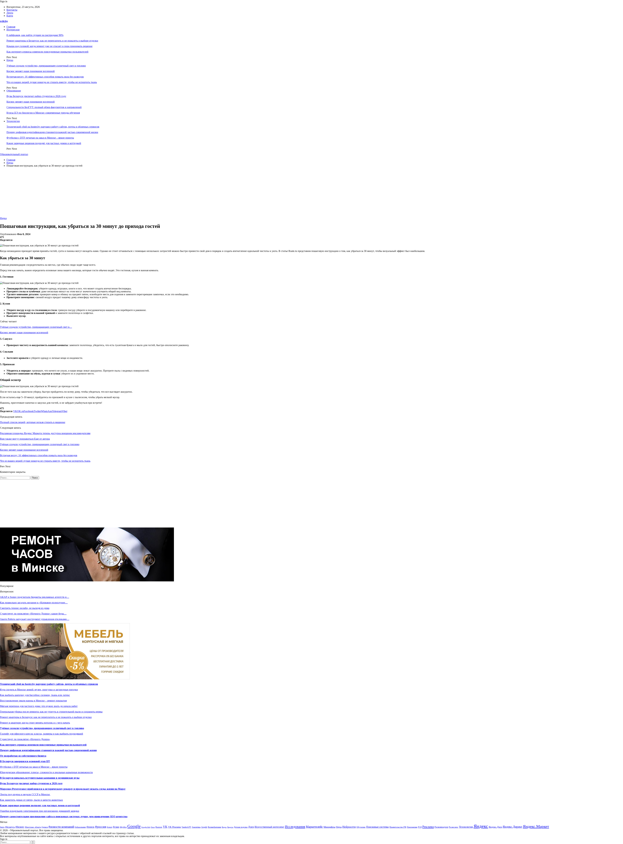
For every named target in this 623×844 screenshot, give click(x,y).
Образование (13, 90)
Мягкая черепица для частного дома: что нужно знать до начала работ (39, 706)
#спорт (109, 827)
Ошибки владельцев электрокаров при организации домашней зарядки (39, 811)
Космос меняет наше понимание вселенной (30, 71)
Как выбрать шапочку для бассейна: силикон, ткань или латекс (35, 695)
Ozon (153, 827)
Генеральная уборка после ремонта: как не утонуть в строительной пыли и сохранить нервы (51, 711)
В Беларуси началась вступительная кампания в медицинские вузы (39, 777)
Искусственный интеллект (269, 826)
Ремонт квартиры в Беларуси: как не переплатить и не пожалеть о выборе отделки (52, 40)
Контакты (11, 9)
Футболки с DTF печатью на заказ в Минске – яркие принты (40, 137)
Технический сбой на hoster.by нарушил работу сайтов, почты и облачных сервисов (52, 126)
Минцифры (329, 827)
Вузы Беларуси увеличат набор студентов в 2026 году (36, 96)
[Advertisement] (311, 192)
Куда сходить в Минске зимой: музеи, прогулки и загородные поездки (39, 689)
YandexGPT (186, 827)
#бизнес (19, 826)
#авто (2, 827)
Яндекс (481, 826)
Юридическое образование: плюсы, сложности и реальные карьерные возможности (46, 772)
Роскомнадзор (441, 827)
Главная (10, 26)
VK (165, 826)
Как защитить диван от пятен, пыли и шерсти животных (31, 800)
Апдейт (204, 827)
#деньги (45, 827)
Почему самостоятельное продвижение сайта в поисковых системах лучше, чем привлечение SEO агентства (63, 816)
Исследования (295, 826)
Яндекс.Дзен (495, 827)
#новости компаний (61, 826)
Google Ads (145, 827)
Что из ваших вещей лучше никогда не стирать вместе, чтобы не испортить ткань (51, 82)
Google (134, 826)
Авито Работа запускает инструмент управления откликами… (34, 619)
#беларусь (10, 827)
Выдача (230, 827)
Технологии (13, 121)
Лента (9, 12)
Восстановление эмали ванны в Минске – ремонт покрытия (33, 700)
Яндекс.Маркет (536, 826)
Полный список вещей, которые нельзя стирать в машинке (32, 422)
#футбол (123, 827)
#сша (116, 826)
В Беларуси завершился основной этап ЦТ (25, 761)
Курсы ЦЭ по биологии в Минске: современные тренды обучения (43, 112)
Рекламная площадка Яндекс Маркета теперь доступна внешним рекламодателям (45, 433)
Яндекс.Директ (512, 826)
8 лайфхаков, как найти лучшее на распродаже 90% (34, 35)
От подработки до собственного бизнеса (23, 755)
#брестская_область (33, 827)
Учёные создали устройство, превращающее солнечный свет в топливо (46, 65)
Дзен (251, 826)
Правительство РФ (397, 827)
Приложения (412, 827)
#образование (80, 827)
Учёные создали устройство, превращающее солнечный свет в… (36, 327)
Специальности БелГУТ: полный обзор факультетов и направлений (44, 107)
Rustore (158, 827)
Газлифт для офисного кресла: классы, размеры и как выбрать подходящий (41, 733)
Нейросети (349, 826)
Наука (9, 60)
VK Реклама (174, 827)
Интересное (13, 29)
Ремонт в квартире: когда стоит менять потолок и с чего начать (35, 722)
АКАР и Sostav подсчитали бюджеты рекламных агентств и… (34, 597)
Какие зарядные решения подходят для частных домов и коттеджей (43, 143)
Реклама (428, 826)
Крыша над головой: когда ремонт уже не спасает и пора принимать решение (49, 46)
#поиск (90, 826)
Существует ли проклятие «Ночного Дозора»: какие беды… (33, 613)
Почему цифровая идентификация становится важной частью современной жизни (52, 132)
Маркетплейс (314, 826)
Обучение (361, 827)
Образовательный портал (14, 154)
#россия (100, 826)
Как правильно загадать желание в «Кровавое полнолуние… (34, 602)
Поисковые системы (377, 826)
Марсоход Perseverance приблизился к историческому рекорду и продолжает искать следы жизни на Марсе (62, 789)
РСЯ (420, 827)
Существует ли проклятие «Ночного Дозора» (25, 739)
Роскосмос (453, 827)
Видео (224, 827)
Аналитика (196, 827)
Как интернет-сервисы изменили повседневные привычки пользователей (47, 51)
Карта (9, 15)
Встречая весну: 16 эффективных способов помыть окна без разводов (45, 76)
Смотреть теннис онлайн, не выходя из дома (24, 608)
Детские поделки (240, 827)
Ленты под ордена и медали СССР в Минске (25, 794)
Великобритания (214, 827)
